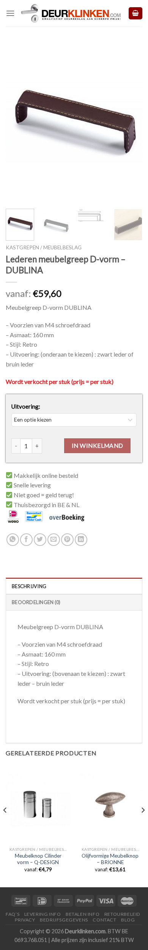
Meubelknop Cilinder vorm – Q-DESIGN (38, 859)
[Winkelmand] (135, 13)
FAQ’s (12, 914)
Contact (104, 920)
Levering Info (42, 914)
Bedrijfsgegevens (64, 920)
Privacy (25, 920)
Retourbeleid (122, 914)
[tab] (74, 586)
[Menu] (10, 13)
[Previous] (18, 122)
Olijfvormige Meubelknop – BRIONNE (110, 859)
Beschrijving (29, 586)
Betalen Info (82, 914)
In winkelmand (97, 445)
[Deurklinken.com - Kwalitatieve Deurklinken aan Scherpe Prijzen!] (71, 13)
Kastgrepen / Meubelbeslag (44, 247)
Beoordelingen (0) (36, 602)
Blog (128, 920)
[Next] (130, 122)
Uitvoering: (25, 406)
